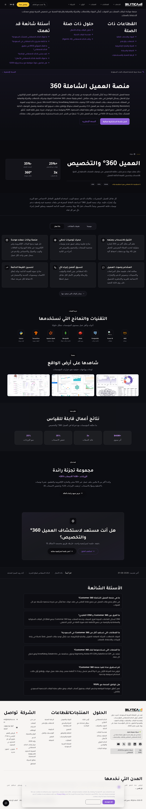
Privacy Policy (61, 794)
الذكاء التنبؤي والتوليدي (102, 743)
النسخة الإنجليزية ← (9, 72)
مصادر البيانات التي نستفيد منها (71, 294)
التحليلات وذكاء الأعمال (102, 737)
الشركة (72, 4)
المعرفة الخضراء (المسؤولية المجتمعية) (30, 754)
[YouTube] (118, 744)
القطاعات (105, 4)
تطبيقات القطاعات (74, 226)
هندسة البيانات (102, 732)
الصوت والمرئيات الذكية (101, 727)
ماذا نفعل (57, 226)
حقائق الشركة (31, 760)
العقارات (68, 740)
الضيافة (51, 740)
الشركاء (33, 726)
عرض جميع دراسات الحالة (71, 493)
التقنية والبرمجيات (65, 736)
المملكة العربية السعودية (66, 745)
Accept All (109, 802)
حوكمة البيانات (102, 748)
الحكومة (51, 729)
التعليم (52, 736)
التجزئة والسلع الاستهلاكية (66, 724)
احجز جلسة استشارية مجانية (115, 121)
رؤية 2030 (32, 741)
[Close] (26, 786)
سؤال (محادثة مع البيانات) (83, 724)
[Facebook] (140, 744)
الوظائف (33, 730)
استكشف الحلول (86, 551)
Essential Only (93, 802)
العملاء (33, 723)
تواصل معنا (23, 4)
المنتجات (93, 4)
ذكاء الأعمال (59, 573)
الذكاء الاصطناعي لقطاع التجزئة (39, 573)
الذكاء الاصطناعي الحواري (101, 720)
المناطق (33, 764)
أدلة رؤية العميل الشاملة (15, 573)
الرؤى (83, 4)
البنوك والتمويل (66, 719)
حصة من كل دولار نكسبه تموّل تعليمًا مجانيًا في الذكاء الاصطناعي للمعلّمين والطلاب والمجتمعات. (127, 734)
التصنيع (68, 729)
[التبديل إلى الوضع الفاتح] (5, 4)
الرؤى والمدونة (31, 734)
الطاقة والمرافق (66, 733)
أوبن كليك (85, 719)
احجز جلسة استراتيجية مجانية (60, 551)
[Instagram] (129, 744)
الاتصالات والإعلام (48, 723)
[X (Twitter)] (124, 744)
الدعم (34, 737)
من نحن (33, 719)
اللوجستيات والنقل (48, 733)
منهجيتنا (89, 226)
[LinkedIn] (135, 744)
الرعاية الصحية (49, 719)
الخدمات (117, 4)
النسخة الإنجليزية (89, 121)
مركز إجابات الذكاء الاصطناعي (30, 746)
